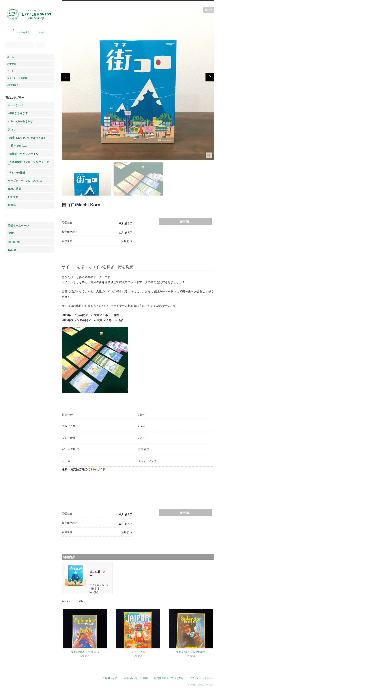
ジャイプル (138, 651)
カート (10, 71)
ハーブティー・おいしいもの (25, 180)
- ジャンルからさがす (20, 121)
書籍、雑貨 (14, 188)
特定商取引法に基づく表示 (168, 678)
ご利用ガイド (96, 469)
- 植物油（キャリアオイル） (24, 153)
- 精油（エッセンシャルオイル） (27, 137)
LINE (11, 233)
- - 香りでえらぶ (17, 145)
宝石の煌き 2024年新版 (191, 651)
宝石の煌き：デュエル (85, 651)
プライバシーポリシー (202, 678)
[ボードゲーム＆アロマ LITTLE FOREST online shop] (30, 23)
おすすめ (11, 64)
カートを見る (21, 31)
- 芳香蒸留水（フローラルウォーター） (28, 163)
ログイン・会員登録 (17, 78)
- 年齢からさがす (18, 113)
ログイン (42, 32)
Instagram (14, 241)
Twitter (12, 249)
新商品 (12, 204)
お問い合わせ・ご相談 (135, 678)
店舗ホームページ (18, 225)
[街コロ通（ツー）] (75, 585)
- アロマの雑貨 (16, 172)
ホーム (10, 57)
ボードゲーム (16, 105)
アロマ (12, 129)
